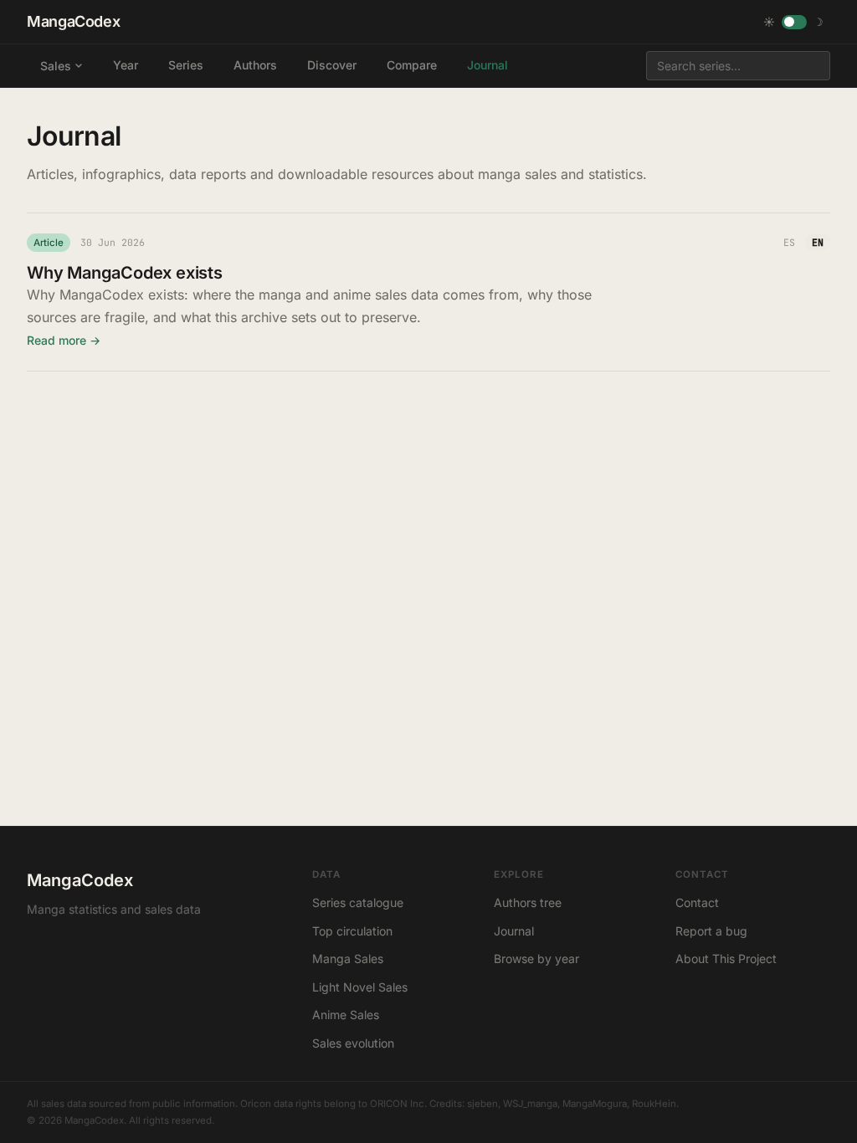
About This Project (726, 958)
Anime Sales (345, 1014)
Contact (697, 902)
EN (818, 242)
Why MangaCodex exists (125, 273)
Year (125, 65)
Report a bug (711, 931)
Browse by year (536, 958)
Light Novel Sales (360, 987)
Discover (332, 65)
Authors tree (528, 902)
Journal (487, 65)
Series (185, 65)
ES (789, 242)
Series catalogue (357, 902)
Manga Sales (347, 958)
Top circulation (352, 931)
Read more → (63, 340)
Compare (412, 65)
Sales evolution (353, 1043)
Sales (55, 66)
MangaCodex (73, 21)
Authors (255, 65)
